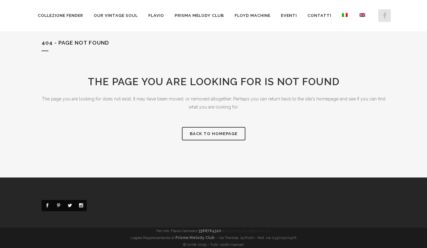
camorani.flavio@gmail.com (248, 231)
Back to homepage (214, 133)
